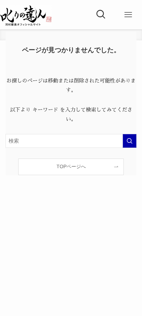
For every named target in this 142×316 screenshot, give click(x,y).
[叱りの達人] (26, 15)
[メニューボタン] (128, 15)
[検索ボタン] (100, 15)
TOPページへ (71, 166)
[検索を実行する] (129, 141)
